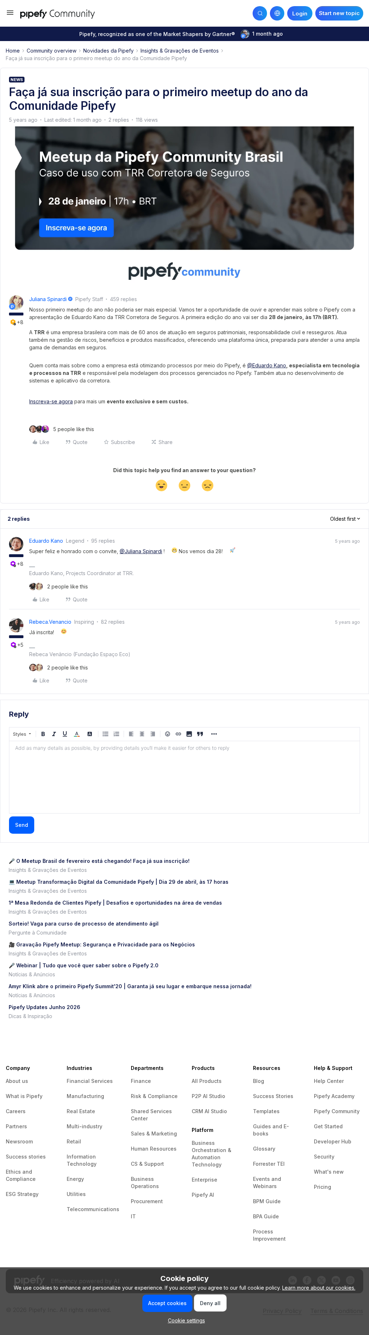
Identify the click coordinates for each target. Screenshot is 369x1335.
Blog (258, 1081)
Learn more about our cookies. (318, 1288)
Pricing (322, 1187)
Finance (141, 1081)
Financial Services (90, 1081)
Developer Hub (332, 1141)
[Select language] (277, 13)
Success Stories (273, 1096)
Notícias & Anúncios (32, 974)
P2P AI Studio (208, 1096)
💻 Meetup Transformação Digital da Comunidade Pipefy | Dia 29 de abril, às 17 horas (118, 882)
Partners (16, 1126)
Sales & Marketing (154, 1133)
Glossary (264, 1149)
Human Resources (154, 1149)
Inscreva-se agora (51, 401)
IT (133, 1216)
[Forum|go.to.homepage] (65, 13)
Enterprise (204, 1180)
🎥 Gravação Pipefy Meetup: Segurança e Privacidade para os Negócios (102, 944)
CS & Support (147, 1164)
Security (324, 1156)
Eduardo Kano (46, 541)
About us (17, 1081)
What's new (329, 1172)
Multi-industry (84, 1126)
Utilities (76, 1194)
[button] (10, 15)
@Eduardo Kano (266, 365)
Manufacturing (85, 1096)
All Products (207, 1081)
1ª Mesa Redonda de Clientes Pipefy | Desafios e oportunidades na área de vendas (115, 903)
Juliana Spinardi (48, 299)
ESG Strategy (22, 1194)
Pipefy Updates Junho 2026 (44, 1007)
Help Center (329, 1081)
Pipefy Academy (334, 1096)
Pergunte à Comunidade (38, 932)
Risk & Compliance (154, 1096)
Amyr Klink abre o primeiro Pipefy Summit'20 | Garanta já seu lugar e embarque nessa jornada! (130, 986)
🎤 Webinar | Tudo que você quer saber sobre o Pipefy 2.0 (84, 965)
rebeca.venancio (50, 622)
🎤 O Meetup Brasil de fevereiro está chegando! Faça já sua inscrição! (99, 861)
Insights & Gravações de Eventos (180, 51)
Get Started (328, 1126)
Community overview (51, 51)
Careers (16, 1111)
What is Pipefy (24, 1096)
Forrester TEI (269, 1164)
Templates (266, 1111)
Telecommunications (93, 1209)
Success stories (26, 1156)
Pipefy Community (337, 1111)
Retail (74, 1141)
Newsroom (19, 1141)
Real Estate (81, 1111)
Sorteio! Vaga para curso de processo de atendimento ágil (84, 923)
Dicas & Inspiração (30, 1016)
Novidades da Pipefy (108, 51)
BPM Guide (267, 1201)
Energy (75, 1179)
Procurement (147, 1201)
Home (13, 51)
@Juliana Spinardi (141, 551)
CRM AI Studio (209, 1111)
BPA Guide (266, 1216)
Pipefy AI (203, 1195)
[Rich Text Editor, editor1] (184, 777)
